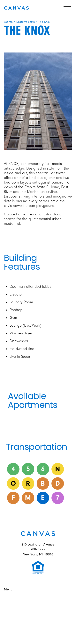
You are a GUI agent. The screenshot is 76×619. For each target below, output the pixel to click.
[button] (38, 589)
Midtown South (25, 22)
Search (8, 22)
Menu (8, 589)
